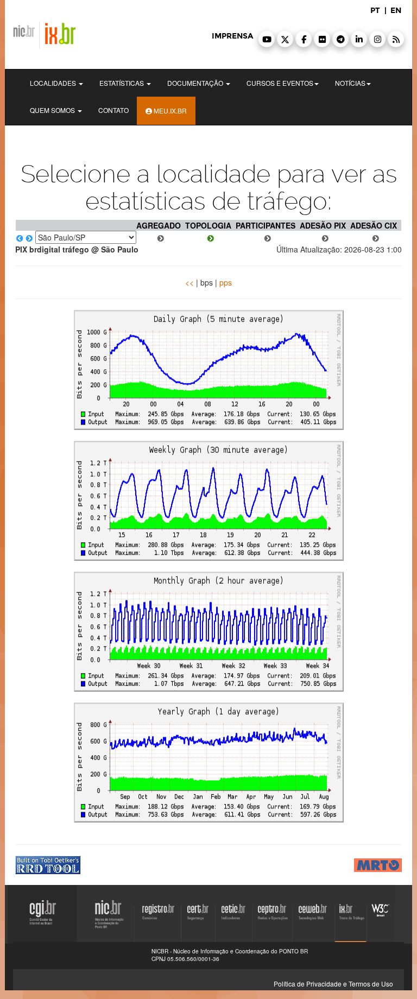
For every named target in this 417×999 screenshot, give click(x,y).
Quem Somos (53, 110)
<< (189, 282)
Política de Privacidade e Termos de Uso (333, 983)
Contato (113, 110)
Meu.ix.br (169, 110)
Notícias (350, 82)
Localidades (54, 82)
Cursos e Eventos (280, 82)
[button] (266, 39)
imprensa (232, 36)
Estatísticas (122, 82)
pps (225, 282)
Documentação (196, 82)
